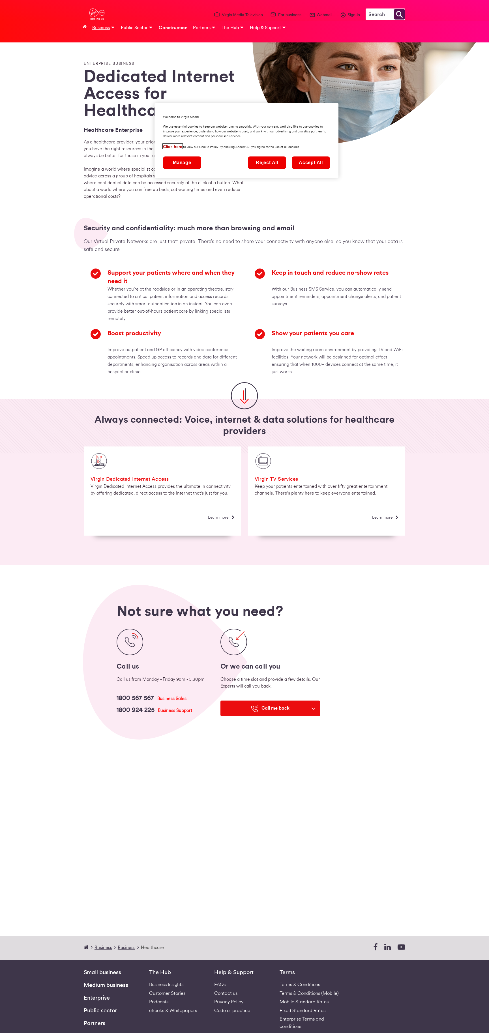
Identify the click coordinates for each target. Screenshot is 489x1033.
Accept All (311, 162)
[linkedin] (387, 947)
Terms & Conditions (300, 984)
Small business (102, 972)
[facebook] (375, 947)
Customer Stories (167, 993)
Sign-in (354, 14)
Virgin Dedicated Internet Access (130, 479)
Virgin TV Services (276, 479)
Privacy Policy (228, 1001)
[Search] (399, 14)
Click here (172, 146)
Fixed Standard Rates (302, 1010)
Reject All (267, 162)
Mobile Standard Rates (304, 1001)
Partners (94, 1023)
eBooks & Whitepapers (173, 1010)
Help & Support (234, 972)
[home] (88, 947)
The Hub (160, 972)
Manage (182, 162)
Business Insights (166, 984)
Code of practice (232, 1010)
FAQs (220, 984)
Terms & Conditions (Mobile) (309, 993)
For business (289, 14)
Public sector (100, 1010)
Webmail (324, 14)
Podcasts (158, 1001)
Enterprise (97, 998)
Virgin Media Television (242, 14)
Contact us (225, 993)
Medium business (106, 985)
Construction (173, 27)
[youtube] (401, 947)
